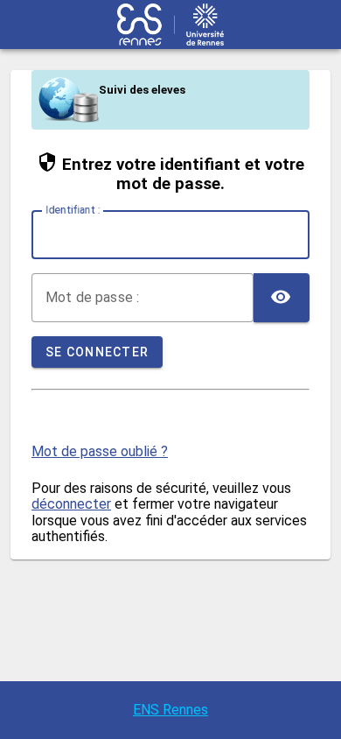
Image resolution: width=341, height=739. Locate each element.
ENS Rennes (170, 709)
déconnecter (71, 504)
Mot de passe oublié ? (99, 451)
